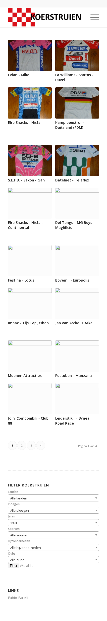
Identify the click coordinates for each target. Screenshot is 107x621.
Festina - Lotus (21, 280)
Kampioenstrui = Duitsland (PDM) (70, 125)
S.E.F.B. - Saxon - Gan (26, 180)
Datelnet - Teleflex (72, 180)
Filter (13, 566)
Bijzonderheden (19, 541)
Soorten (14, 529)
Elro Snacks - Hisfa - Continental (25, 225)
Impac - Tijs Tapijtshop (28, 322)
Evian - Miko (18, 74)
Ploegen (14, 504)
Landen (13, 492)
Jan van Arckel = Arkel (74, 322)
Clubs (11, 553)
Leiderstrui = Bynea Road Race (72, 421)
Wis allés (26, 565)
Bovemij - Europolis (72, 280)
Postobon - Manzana (73, 375)
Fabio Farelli (18, 597)
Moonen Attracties (25, 375)
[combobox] (53, 497)
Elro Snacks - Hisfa (24, 122)
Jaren (11, 516)
